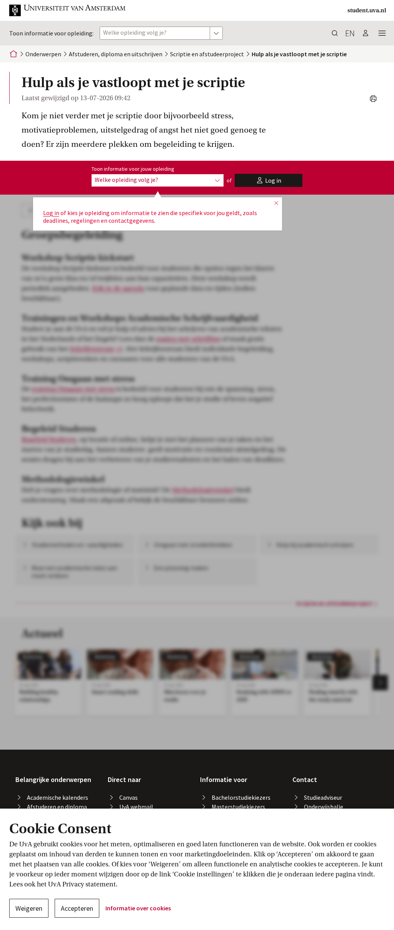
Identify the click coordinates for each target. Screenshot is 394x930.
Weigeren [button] (28, 908)
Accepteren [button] (77, 908)
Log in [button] (51, 213)
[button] (67, 10)
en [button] (350, 33)
